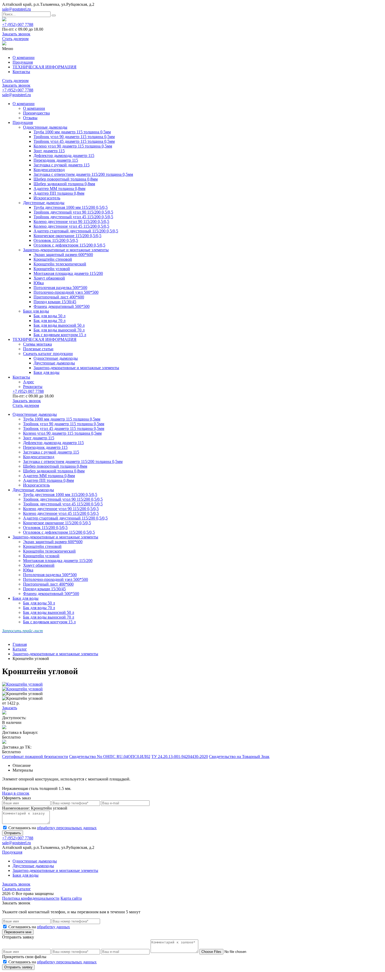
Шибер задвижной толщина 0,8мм (64, 184)
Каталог (20, 649)
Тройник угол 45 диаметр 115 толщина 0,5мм (74, 141)
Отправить (12, 833)
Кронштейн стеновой (53, 259)
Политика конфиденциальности (30, 898)
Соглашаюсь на (52, 828)
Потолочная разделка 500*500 (60, 287)
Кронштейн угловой (52, 268)
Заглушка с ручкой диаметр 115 (62, 165)
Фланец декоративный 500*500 (62, 306)
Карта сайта (71, 898)
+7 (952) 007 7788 (17, 24)
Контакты (21, 71)
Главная (20, 644)
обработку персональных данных (67, 828)
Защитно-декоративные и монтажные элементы (66, 250)
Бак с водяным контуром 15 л (60, 334)
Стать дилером (15, 38)
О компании (24, 57)
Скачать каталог (16, 889)
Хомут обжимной (49, 278)
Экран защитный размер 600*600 (63, 254)
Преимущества (36, 113)
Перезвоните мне (17, 932)
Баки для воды (36, 311)
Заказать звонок (16, 34)
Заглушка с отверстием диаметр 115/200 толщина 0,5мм (83, 174)
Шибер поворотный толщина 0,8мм (66, 179)
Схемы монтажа (37, 344)
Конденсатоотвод (49, 169)
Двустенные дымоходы (43, 202)
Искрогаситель (47, 198)
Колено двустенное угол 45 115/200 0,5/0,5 (71, 226)
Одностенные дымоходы (45, 127)
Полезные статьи (38, 349)
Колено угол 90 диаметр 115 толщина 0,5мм (73, 146)
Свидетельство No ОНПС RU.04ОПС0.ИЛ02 (109, 756)
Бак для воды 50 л (49, 316)
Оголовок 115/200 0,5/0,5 (56, 240)
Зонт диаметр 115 (49, 151)
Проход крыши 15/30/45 (55, 301)
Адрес (28, 382)
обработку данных (53, 927)
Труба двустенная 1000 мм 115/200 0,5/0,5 (71, 207)
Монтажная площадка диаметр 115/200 (68, 273)
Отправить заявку (18, 967)
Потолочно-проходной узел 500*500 (66, 292)
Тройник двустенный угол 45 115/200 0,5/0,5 (73, 217)
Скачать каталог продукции (48, 353)
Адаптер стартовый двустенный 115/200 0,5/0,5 (76, 231)
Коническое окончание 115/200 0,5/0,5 (67, 235)
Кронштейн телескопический (60, 264)
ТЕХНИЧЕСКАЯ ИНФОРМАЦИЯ (44, 67)
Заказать (9, 708)
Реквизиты (32, 386)
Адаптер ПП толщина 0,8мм (59, 193)
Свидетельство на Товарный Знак (239, 756)
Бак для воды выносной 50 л (59, 325)
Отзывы (30, 118)
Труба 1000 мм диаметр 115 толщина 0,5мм (72, 132)
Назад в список (15, 793)
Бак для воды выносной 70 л (59, 330)
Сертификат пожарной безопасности (35, 756)
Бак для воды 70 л (49, 320)
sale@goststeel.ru (16, 9)
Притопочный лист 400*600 (59, 297)
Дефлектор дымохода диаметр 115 (64, 155)
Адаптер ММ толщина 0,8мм (59, 188)
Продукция (23, 62)
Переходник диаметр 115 (56, 160)
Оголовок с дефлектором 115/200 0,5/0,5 (69, 245)
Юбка (39, 283)
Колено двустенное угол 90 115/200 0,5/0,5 (71, 221)
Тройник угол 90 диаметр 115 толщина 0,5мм (74, 136)
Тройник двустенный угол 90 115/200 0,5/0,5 (73, 212)
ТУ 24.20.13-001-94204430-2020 (179, 756)
